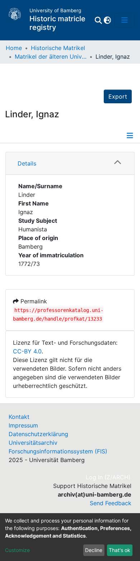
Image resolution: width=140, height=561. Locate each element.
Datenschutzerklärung (38, 434)
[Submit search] (98, 20)
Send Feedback (110, 503)
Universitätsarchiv (33, 442)
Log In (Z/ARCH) (108, 477)
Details (27, 163)
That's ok (119, 550)
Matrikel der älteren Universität (51, 56)
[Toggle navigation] (125, 20)
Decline (93, 550)
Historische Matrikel (58, 47)
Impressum (23, 425)
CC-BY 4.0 (27, 351)
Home (14, 47)
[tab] (70, 163)
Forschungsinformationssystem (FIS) (58, 451)
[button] (107, 20)
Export (117, 96)
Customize (17, 550)
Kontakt (19, 416)
